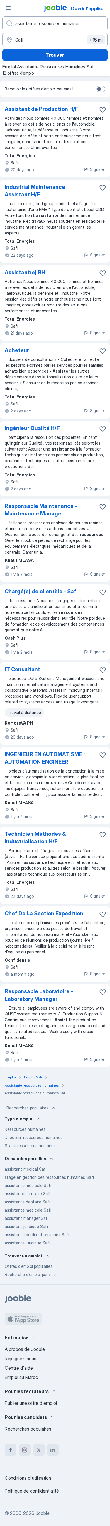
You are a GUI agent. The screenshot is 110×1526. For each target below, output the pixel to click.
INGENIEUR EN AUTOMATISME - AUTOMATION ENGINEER (45, 758)
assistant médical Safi (26, 1169)
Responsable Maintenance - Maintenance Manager (41, 510)
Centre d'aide (19, 1368)
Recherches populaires (27, 1107)
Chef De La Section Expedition (44, 913)
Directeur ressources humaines (33, 1137)
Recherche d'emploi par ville (30, 1274)
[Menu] (8, 8)
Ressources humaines (25, 1129)
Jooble (42, 1513)
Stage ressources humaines (31, 1145)
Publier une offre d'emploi (31, 1403)
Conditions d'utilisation (28, 1478)
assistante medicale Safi (28, 1210)
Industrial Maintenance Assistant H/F (35, 191)
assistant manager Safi (26, 1218)
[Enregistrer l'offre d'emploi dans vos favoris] (102, 110)
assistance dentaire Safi (28, 1193)
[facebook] (10, 1450)
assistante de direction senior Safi (37, 1234)
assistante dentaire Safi (27, 1201)
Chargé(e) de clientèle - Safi (41, 591)
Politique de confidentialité (32, 1491)
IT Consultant (22, 669)
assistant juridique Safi (26, 1226)
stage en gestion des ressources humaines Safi (49, 1177)
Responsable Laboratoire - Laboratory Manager (39, 995)
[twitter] (39, 1450)
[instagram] (25, 1450)
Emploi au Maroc (21, 1377)
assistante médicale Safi (28, 1185)
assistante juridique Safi (27, 1242)
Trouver (55, 55)
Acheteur (17, 350)
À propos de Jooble (25, 1349)
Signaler (97, 169)
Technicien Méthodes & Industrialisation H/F (35, 838)
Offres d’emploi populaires (29, 1266)
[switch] (100, 89)
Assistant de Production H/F (41, 109)
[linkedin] (53, 1450)
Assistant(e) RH (25, 272)
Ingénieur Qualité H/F (32, 428)
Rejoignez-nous (20, 1358)
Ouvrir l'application (90, 8)
